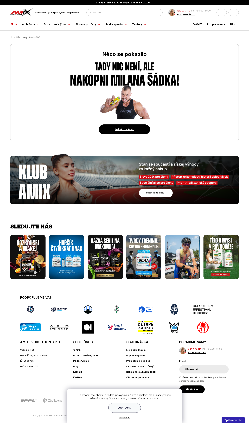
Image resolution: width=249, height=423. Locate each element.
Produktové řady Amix (85, 355)
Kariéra (77, 377)
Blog (76, 366)
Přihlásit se (192, 389)
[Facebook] (207, 400)
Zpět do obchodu (124, 129)
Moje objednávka (135, 349)
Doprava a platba (135, 355)
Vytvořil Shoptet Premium (28, 416)
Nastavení (124, 417)
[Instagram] (217, 400)
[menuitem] (15, 24)
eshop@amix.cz (186, 14)
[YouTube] (226, 400)
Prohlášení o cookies (138, 360)
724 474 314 (183, 10)
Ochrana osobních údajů (140, 366)
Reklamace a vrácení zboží (141, 371)
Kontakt (77, 371)
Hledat (159, 12)
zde (156, 398)
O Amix (77, 349)
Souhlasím (124, 407)
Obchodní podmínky (137, 377)
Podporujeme (81, 360)
